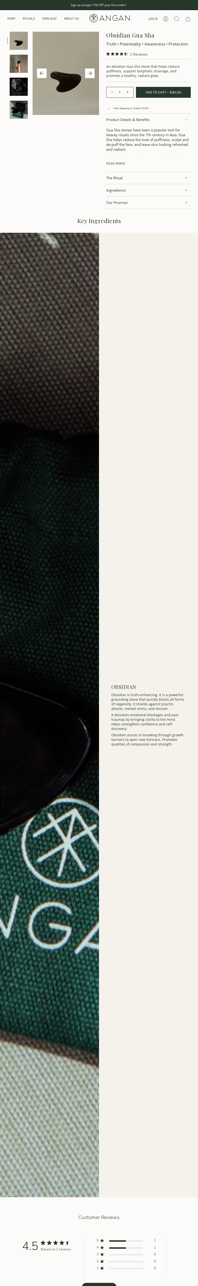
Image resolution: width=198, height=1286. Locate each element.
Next (90, 73)
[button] (11, 18)
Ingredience (116, 190)
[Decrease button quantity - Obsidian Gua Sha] (111, 92)
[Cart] (187, 19)
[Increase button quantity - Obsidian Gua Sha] (128, 92)
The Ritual (114, 177)
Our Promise (116, 202)
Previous (42, 73)
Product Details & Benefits (128, 119)
